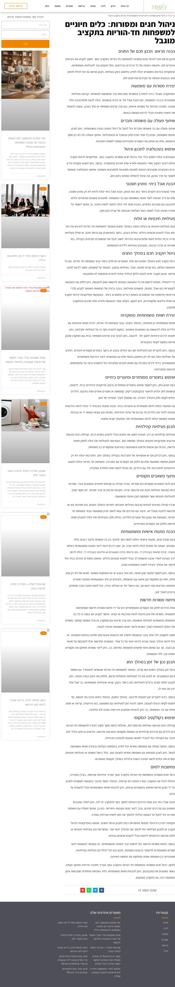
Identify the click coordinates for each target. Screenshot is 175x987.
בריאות (81, 6)
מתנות (58, 6)
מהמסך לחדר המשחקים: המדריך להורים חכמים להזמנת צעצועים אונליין (105, 972)
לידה (103, 6)
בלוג (47, 6)
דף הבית (125, 6)
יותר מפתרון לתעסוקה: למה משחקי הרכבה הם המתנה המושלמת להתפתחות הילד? (26, 142)
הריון (113, 6)
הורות (93, 6)
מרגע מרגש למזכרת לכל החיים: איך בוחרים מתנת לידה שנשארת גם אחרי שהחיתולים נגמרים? (73, 960)
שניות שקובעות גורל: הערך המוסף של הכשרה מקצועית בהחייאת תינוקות (104, 939)
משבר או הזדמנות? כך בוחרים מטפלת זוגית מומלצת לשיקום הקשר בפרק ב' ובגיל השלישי (106, 960)
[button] (101, 890)
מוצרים (69, 6)
